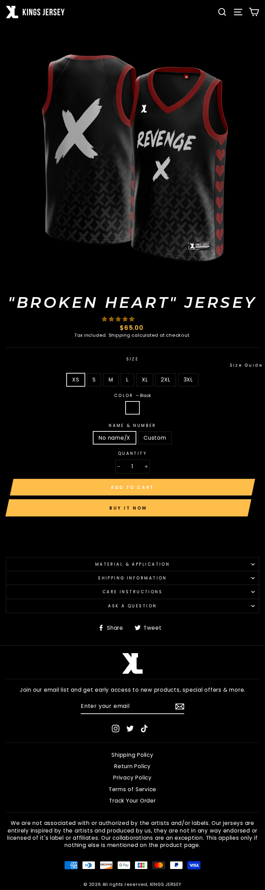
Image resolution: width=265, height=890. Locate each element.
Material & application (132, 564)
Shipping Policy (132, 754)
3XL (188, 379)
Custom (155, 437)
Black (132, 408)
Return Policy (132, 766)
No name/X (114, 437)
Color (132, 395)
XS (75, 379)
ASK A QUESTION (132, 606)
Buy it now (128, 508)
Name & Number (132, 425)
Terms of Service (132, 789)
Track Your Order (132, 800)
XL (145, 379)
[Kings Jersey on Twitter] (130, 728)
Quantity (132, 453)
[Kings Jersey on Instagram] (115, 728)
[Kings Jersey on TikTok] (144, 728)
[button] (119, 319)
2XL (165, 379)
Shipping (119, 335)
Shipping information (132, 578)
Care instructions (132, 592)
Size (192, 362)
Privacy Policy (132, 777)
